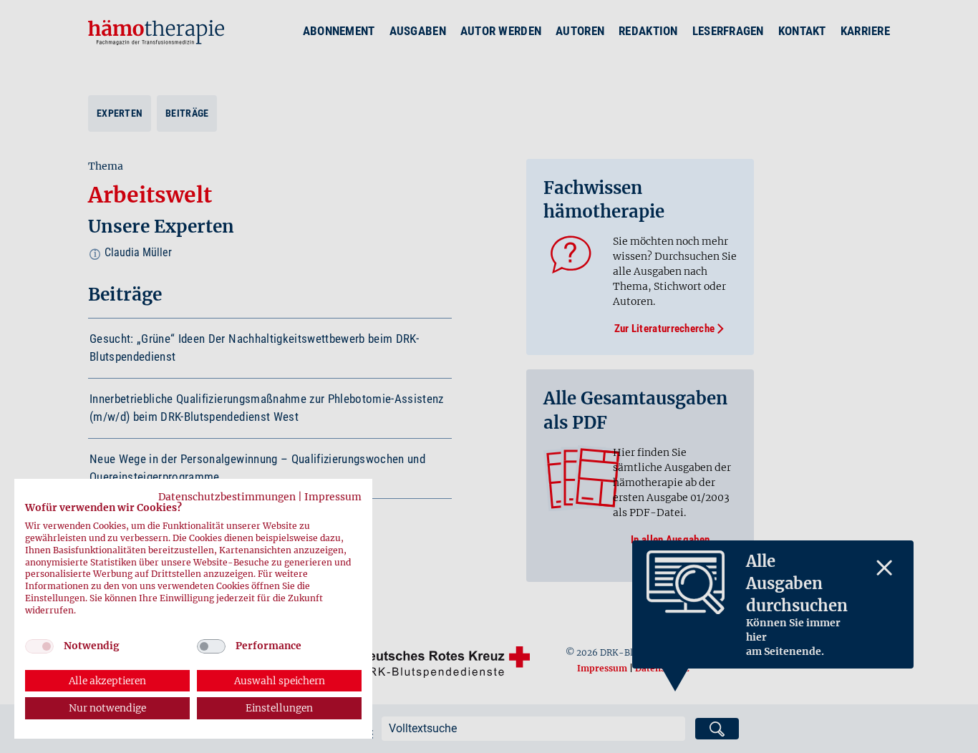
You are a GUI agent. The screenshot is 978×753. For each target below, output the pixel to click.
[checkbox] (39, 646)
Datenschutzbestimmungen (227, 496)
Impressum (333, 496)
